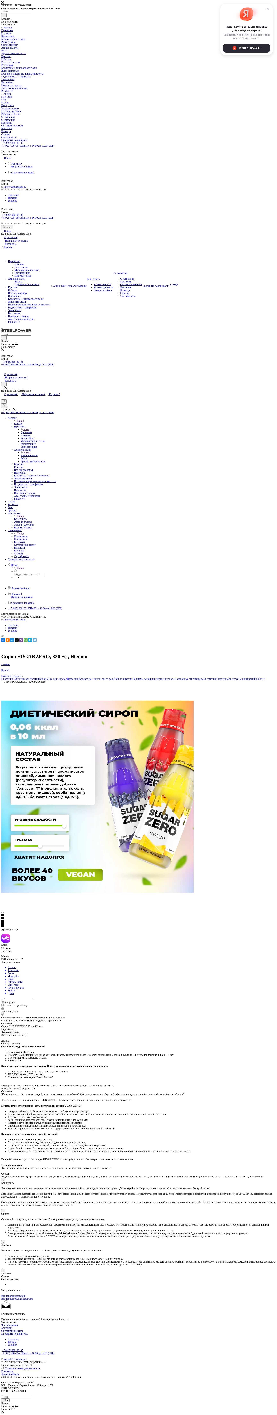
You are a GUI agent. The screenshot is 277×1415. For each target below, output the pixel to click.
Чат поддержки (9, 1325)
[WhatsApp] (26, 640)
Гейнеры (43, 678)
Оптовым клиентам (12, 1330)
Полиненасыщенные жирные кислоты (153, 678)
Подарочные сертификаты (189, 678)
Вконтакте (13, 195)
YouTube (12, 200)
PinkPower (259, 678)
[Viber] (21, 640)
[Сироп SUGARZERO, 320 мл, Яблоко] (97, 892)
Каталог (18, 423)
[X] (17, 640)
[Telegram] (35, 640)
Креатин (34, 678)
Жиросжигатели (123, 678)
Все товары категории (13, 1295)
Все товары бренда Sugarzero (17, 1298)
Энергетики (210, 678)
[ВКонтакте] (3, 640)
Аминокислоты (29, 455)
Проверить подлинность (14, 1333)
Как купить (20, 519)
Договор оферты (10, 1374)
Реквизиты (7, 1371)
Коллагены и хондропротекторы (97, 678)
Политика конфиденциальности (22, 1368)
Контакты (6, 1328)
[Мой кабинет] (2, 371)
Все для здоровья (57, 678)
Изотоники (73, 678)
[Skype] (30, 640)
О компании (21, 536)
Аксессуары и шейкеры (241, 678)
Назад (20, 420)
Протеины (26, 432)
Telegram (12, 197)
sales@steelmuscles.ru (15, 186)
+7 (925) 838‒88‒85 (12, 143)
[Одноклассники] (8, 640)
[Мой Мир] (12, 640)
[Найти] (4, 15)
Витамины (222, 678)
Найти (5, 1400)
